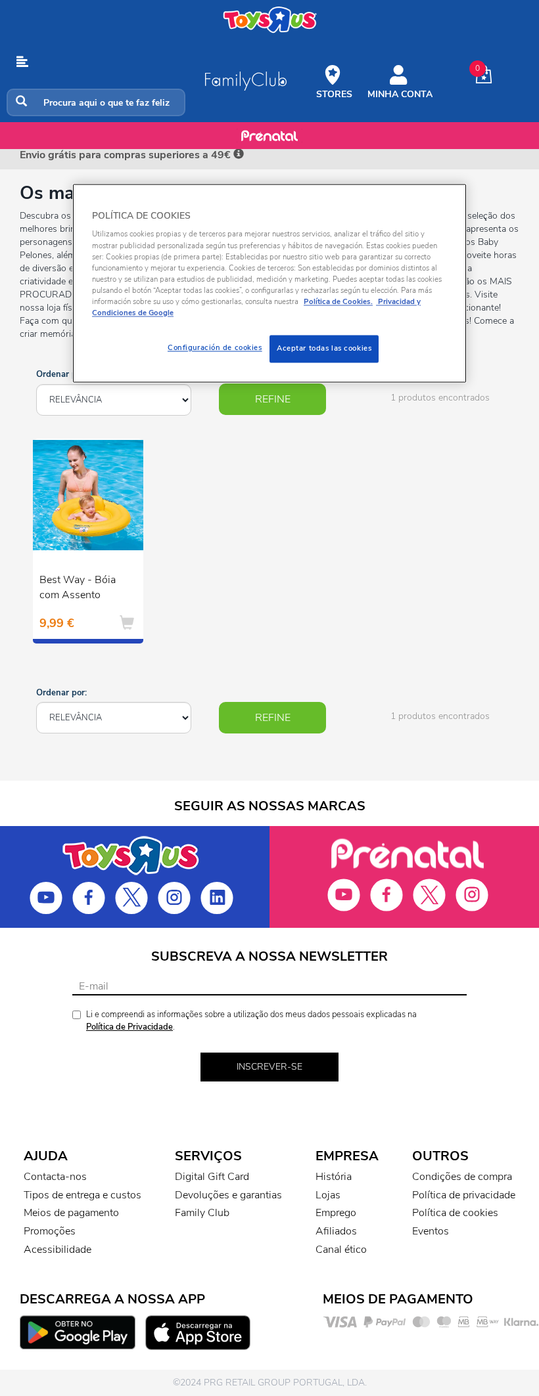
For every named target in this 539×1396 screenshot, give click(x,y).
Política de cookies (455, 1213)
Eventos (430, 1231)
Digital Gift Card (212, 1176)
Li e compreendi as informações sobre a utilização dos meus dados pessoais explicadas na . (251, 1021)
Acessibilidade (57, 1249)
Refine (273, 399)
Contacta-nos (55, 1176)
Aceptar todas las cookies (324, 348)
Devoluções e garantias (228, 1195)
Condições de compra (462, 1176)
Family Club (202, 1213)
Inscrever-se (269, 1066)
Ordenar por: (61, 374)
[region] (269, 283)
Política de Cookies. (338, 301)
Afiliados (336, 1231)
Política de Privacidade (129, 1027)
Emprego (336, 1213)
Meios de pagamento (71, 1213)
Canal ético (341, 1249)
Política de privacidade (463, 1195)
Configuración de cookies (215, 347)
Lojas (328, 1195)
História (334, 1176)
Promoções (50, 1231)
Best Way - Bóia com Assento (77, 587)
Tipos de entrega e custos (82, 1195)
